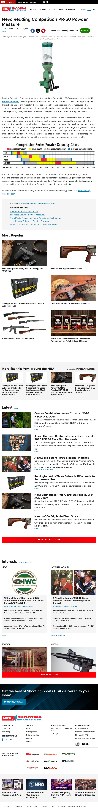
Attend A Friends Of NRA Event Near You (85, 793)
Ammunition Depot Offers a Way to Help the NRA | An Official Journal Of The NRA (24, 627)
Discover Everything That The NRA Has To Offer (61, 795)
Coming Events (47, 9)
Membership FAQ (81, 735)
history (74, 606)
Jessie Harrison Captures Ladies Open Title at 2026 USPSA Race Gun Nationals (63, 437)
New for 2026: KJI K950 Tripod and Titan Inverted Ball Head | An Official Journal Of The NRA (23, 611)
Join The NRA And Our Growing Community (35, 795)
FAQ (52, 806)
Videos (54, 644)
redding (33, 203)
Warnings (44, 806)
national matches (63, 606)
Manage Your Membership (85, 738)
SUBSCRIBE (13, 702)
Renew (25, 2)
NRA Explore (55, 734)
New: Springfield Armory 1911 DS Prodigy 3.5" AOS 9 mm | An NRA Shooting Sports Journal (61, 390)
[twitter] (38, 29)
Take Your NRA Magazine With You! (11, 793)
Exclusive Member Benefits (85, 731)
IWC (5, 606)
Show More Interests (59, 674)
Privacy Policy (6, 806)
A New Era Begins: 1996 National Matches (61, 458)
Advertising (6, 731)
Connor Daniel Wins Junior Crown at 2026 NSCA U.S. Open (61, 414)
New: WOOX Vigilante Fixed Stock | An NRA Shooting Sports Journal (85, 389)
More (16, 408)
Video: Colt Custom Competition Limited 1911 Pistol (33, 224)
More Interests (24, 562)
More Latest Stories (58, 539)
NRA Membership (81, 728)
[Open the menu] (89, 9)
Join (20, 2)
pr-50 (52, 203)
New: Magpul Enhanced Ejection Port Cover (30, 221)
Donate (33, 2)
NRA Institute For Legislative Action (61, 729)
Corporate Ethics (31, 806)
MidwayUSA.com (10, 101)
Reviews (6, 644)
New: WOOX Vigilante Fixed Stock (56, 516)
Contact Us (6, 728)
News (33, 9)
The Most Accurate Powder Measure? (27, 214)
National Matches (67, 9)
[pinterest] (43, 29)
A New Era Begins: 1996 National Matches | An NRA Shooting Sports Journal (71, 600)
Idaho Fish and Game (25, 606)
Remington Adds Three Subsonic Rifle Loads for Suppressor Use (65, 477)
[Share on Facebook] (32, 29)
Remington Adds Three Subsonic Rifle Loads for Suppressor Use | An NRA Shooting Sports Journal (12, 390)
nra (54, 606)
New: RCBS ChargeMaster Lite (24, 211)
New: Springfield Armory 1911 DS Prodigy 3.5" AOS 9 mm (63, 496)
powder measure (43, 203)
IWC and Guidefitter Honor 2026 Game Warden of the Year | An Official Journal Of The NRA (24, 600)
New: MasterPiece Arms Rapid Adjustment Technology (35, 217)
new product (24, 203)
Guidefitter (11, 606)
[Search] (94, 9)
